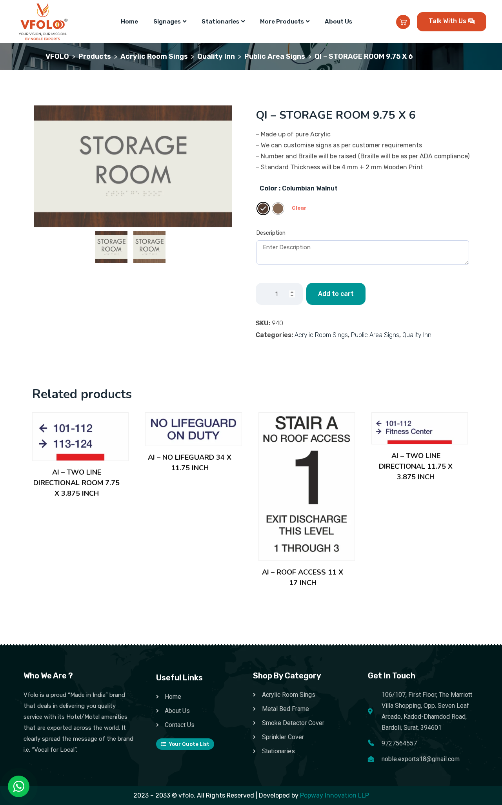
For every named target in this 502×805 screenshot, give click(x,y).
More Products (282, 21)
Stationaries (220, 21)
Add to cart (336, 293)
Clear (299, 207)
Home (129, 21)
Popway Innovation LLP (334, 795)
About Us (338, 21)
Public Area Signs (375, 335)
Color (268, 188)
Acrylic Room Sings (321, 335)
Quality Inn (416, 335)
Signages (167, 21)
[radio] (263, 208)
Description (271, 233)
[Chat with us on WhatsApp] (18, 786)
